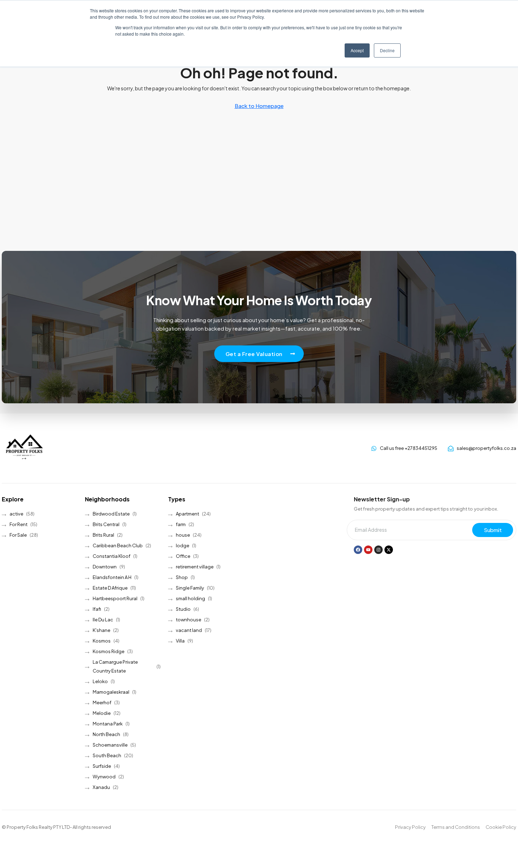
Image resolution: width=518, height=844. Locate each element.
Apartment (187, 514)
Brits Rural (103, 535)
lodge (182, 545)
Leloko (100, 681)
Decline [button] (387, 50)
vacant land (189, 630)
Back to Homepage (259, 105)
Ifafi (97, 609)
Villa (180, 641)
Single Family (190, 588)
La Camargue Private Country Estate (115, 666)
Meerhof (102, 702)
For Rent (18, 524)
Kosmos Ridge (108, 651)
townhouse (188, 619)
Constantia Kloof (111, 556)
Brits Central (106, 524)
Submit (493, 529)
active (16, 514)
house (183, 535)
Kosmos (102, 641)
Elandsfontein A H (112, 577)
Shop (182, 577)
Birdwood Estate (111, 514)
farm (181, 524)
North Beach (106, 734)
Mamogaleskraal (111, 692)
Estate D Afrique (110, 588)
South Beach (107, 755)
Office (183, 556)
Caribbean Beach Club (118, 545)
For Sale (18, 535)
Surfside (102, 766)
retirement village (195, 566)
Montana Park (108, 724)
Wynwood (104, 776)
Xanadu (101, 787)
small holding (190, 598)
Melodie (102, 713)
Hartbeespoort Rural (115, 598)
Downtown (105, 566)
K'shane (101, 630)
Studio (183, 609)
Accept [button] (357, 50)
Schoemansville (110, 745)
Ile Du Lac (103, 619)
